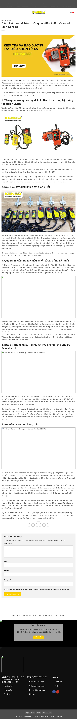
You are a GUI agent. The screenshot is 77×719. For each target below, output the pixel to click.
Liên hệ (32, 694)
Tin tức (57, 686)
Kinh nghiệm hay (7, 20)
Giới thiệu (58, 682)
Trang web (7, 580)
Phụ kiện (7, 694)
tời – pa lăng (17, 80)
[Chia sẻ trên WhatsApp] (29, 525)
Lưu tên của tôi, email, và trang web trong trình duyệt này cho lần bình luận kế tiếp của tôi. (38, 589)
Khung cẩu (8, 690)
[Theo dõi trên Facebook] (54, 691)
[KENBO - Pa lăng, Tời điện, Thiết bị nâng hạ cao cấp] (38, 12)
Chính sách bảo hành (37, 686)
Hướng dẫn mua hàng (37, 690)
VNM (70, 12)
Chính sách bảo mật (36, 682)
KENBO (17, 93)
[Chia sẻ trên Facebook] (33, 525)
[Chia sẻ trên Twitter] (36, 525)
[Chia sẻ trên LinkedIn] (47, 525)
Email (6, 570)
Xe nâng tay (8, 686)
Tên (6, 561)
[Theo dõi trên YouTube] (57, 691)
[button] (3, 12)
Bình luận (8, 543)
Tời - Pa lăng (8, 682)
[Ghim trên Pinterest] (44, 525)
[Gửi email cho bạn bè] (40, 525)
